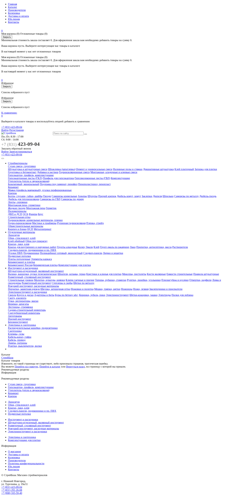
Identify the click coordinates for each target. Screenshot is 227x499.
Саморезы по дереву (72, 199)
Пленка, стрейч (95, 223)
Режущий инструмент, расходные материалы (33, 286)
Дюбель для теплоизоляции (23, 199)
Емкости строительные (180, 274)
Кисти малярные (156, 274)
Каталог (12, 7)
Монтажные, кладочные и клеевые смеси (113, 172)
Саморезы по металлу (186, 196)
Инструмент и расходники (23, 268)
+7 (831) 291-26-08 (11, 490)
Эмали (89, 247)
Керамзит (13, 187)
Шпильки (168, 196)
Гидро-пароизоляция (19, 223)
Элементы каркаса (41, 259)
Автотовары (15, 316)
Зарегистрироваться (20, 151)
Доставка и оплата (18, 16)
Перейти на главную (26, 366)
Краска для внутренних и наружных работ (32, 247)
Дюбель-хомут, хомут (129, 196)
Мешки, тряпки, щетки (107, 289)
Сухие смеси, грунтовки (22, 166)
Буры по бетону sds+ (66, 295)
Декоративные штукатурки (158, 169)
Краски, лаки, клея (18, 244)
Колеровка (14, 13)
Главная (12, 4)
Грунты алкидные (67, 247)
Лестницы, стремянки (20, 307)
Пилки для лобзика (182, 295)
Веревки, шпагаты (18, 304)
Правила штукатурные (206, 274)
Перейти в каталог (49, 366)
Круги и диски (25, 295)
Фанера (33, 214)
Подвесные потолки (19, 256)
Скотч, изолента (17, 298)
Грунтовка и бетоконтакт (22, 172)
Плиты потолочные (19, 259)
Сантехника (15, 331)
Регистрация (16, 130)
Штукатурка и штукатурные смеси (27, 169)
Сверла (12, 295)
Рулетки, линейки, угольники (144, 280)
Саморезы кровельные (64, 196)
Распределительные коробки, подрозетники (33, 328)
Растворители (180, 247)
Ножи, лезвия (141, 289)
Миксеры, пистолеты (134, 274)
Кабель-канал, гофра (19, 337)
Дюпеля (157, 196)
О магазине (14, 451)
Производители (17, 10)
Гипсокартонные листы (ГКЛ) (25, 178)
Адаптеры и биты (44, 295)
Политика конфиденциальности (26, 463)
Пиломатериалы (17, 211)
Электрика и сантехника (22, 325)
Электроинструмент (117, 295)
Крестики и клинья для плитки (103, 274)
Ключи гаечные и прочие (80, 280)
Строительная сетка (19, 217)
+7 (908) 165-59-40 (11, 493)
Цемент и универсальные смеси (94, 169)
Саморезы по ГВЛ (50, 199)
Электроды (164, 295)
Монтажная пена (35, 208)
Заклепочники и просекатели (165, 289)
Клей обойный (16, 241)
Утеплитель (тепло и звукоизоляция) (28, 181)
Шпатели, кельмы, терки (71, 274)
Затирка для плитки (206, 169)
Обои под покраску (36, 241)
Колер (81, 247)
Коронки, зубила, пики (92, 295)
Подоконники (31, 253)
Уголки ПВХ (15, 253)
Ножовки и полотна (82, 289)
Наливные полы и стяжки (127, 169)
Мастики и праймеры (44, 223)
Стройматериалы (17, 163)
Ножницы (126, 289)
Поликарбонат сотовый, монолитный (61, 253)
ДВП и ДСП (15, 214)
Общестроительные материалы (25, 226)
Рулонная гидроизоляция (71, 223)
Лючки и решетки (113, 253)
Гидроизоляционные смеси (74, 172)
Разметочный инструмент (36, 283)
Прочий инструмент (19, 319)
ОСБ (25, 214)
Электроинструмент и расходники (27, 292)
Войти (5, 130)
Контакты (13, 22)
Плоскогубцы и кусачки (175, 280)
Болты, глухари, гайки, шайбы (25, 196)
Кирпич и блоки (17, 229)
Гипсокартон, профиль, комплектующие (31, 175)
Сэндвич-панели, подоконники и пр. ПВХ (32, 250)
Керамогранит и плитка (21, 262)
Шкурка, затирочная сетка (55, 289)
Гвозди (47, 196)
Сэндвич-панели (92, 253)
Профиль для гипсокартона (58, 178)
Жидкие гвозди (16, 208)
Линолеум (14, 235)
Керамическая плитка (45, 265)
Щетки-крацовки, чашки (143, 295)
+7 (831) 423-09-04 (11, 127)
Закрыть (7, 37)
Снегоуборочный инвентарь (24, 313)
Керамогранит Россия (20, 265)
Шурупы (93, 196)
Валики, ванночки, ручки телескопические (32, 274)
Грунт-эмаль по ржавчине (114, 247)
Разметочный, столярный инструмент (29, 277)
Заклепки (147, 196)
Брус (40, 214)
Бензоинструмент (18, 322)
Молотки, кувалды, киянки (49, 280)
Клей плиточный (184, 169)
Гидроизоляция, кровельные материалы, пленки (35, 220)
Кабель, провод (16, 340)
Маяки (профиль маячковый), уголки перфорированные (40, 190)
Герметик (51, 208)
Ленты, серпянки (17, 202)
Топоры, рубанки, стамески (110, 280)
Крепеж (12, 193)
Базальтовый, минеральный (23, 184)
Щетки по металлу (83, 283)
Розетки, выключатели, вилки (25, 346)
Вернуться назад (75, 366)
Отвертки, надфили (200, 280)
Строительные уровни (20, 280)
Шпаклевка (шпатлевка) (61, 169)
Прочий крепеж (107, 196)
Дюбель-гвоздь (207, 196)
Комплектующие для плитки (74, 265)
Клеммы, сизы (16, 334)
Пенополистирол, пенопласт (94, 184)
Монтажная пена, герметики (24, 205)
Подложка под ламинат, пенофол (58, 184)
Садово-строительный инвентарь (27, 310)
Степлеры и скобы (62, 283)
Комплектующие (120, 178)
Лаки (133, 247)
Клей (96, 247)
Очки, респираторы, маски (23, 301)
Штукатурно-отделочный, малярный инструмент (36, 271)
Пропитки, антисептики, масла (154, 247)
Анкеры (82, 196)
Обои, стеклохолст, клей (22, 238)
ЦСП (30, 229)
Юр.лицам (14, 19)
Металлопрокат (42, 229)
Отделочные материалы (21, 232)
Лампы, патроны (17, 343)
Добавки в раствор (47, 172)
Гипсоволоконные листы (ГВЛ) (92, 178)
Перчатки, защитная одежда (24, 289)
